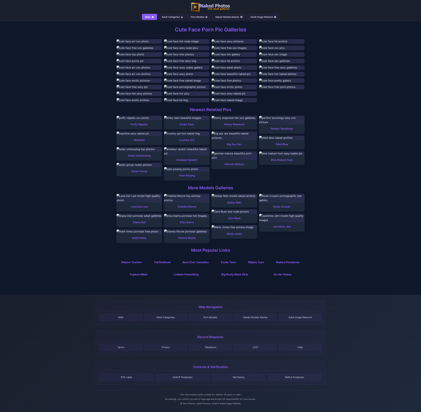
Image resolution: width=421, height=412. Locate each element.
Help (300, 347)
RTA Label (126, 377)
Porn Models (198, 16)
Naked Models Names (227, 16)
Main (148, 16)
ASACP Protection (182, 377)
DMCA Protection (294, 377)
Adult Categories (171, 16)
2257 (255, 347)
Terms (120, 347)
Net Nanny (238, 377)
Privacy (166, 347)
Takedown (210, 347)
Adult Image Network (262, 16)
